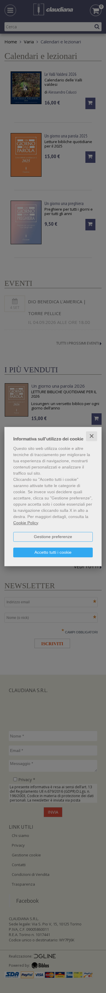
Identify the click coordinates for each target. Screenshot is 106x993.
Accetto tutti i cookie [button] (53, 552)
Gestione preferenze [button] (53, 536)
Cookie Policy (25, 522)
